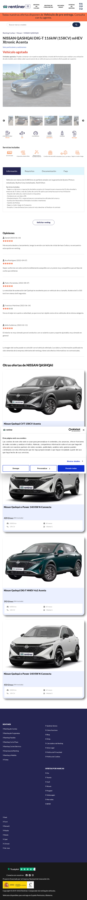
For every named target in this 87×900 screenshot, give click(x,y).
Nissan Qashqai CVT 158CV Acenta (22, 423)
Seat (5, 817)
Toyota (49, 777)
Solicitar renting (43, 222)
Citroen (7, 844)
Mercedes (50, 799)
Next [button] (83, 121)
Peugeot (49, 791)
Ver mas (7, 848)
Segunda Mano (60, 6)
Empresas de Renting (11, 751)
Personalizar (42, 468)
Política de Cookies (53, 757)
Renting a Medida (10, 755)
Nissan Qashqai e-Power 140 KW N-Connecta (27, 507)
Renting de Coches (36, 6)
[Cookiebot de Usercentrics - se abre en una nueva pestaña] (70, 430)
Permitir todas (71, 468)
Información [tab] (11, 171)
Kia (48, 773)
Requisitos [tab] (29, 171)
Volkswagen (51, 795)
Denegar (16, 468)
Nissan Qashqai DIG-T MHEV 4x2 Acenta (25, 590)
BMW (49, 804)
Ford (5, 822)
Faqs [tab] (66, 171)
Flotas (6, 760)
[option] (43, 85)
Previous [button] (4, 121)
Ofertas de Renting (72, 6)
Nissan (19, 33)
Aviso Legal (50, 748)
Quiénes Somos (52, 726)
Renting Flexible (9, 738)
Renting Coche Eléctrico (12, 746)
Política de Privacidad (54, 752)
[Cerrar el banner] (83, 430)
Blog (48, 735)
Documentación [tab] (49, 171)
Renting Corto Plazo (11, 742)
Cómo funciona (52, 730)
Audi (48, 782)
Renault (7, 826)
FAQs (48, 739)
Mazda (6, 830)
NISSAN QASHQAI (31, 33)
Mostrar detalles (73, 461)
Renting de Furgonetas (48, 6)
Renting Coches (9, 33)
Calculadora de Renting (55, 743)
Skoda (6, 835)
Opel (5, 839)
